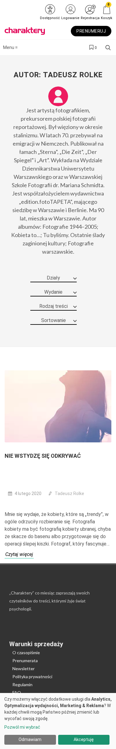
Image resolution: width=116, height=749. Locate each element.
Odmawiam (30, 739)
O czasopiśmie (26, 652)
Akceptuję (84, 739)
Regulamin (22, 684)
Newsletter (23, 668)
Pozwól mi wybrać (22, 727)
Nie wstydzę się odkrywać (43, 456)
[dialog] (58, 721)
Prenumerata (25, 660)
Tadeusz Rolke (69, 493)
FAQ (16, 692)
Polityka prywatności (32, 676)
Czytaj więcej (19, 554)
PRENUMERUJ (91, 31)
